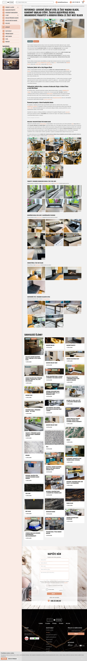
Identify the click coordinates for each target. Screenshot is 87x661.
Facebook (41, 623)
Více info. (66, 582)
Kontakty (48, 651)
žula (73, 123)
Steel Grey (56, 183)
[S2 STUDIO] (82, 646)
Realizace (36, 41)
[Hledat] (16, 2)
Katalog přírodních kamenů (51, 634)
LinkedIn (55, 623)
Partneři (47, 648)
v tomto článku (50, 135)
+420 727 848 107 (76, 2)
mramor (38, 62)
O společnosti (49, 646)
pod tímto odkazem (48, 99)
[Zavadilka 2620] (76, 645)
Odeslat (53, 593)
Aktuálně (28, 6)
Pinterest (61, 623)
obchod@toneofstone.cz (63, 2)
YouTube (68, 623)
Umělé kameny (49, 641)
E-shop (47, 644)
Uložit (30, 138)
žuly (55, 62)
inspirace (30, 41)
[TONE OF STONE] (8, 2)
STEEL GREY (30, 107)
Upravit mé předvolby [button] (12, 658)
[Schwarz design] (70, 645)
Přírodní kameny (49, 639)
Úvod (25, 6)
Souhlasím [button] (4, 658)
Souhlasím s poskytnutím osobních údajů (55, 585)
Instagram (48, 623)
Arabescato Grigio (47, 183)
